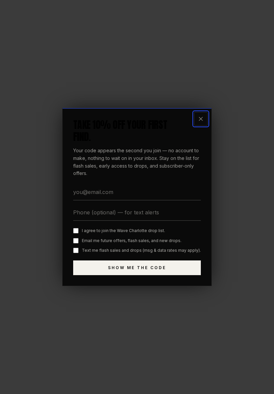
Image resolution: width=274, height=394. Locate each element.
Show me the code (137, 267)
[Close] (201, 119)
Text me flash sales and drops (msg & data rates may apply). (141, 250)
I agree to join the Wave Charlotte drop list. (123, 230)
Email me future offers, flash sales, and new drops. (131, 240)
